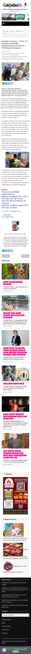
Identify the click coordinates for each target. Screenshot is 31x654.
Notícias (17, 315)
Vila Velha (6, 418)
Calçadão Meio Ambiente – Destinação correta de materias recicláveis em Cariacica (14, 596)
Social (17, 60)
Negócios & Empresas (21, 352)
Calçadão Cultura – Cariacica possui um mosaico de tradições (15, 287)
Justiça (21, 453)
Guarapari (20, 416)
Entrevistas (12, 414)
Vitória (11, 418)
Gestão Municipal (5, 58)
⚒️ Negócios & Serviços (9, 519)
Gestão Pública (22, 350)
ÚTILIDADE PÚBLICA (6, 626)
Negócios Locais (7, 354)
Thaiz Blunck (7, 214)
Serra (25, 416)
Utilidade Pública (7, 284)
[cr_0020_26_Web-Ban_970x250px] (15, 17)
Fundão (5, 416)
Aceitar (15, 651)
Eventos (20, 56)
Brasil (5, 451)
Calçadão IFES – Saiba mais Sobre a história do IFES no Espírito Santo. (14, 358)
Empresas (6, 350)
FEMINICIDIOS (15, 453)
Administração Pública (8, 53)
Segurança (6, 457)
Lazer (12, 315)
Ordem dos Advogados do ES (20, 455)
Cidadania (15, 53)
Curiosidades (10, 451)
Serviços (14, 354)
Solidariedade (22, 60)
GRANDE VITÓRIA (13, 58)
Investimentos (12, 352)
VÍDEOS (3, 623)
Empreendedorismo (6, 56)
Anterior (6, 256)
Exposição (24, 56)
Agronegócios (7, 313)
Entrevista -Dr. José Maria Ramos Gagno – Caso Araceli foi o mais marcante (15, 461)
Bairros (13, 313)
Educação (12, 348)
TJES (16, 457)
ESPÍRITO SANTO (14, 56)
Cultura (10, 383)
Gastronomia (6, 315)
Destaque (12, 55)
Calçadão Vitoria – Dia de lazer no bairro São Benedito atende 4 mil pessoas (15, 601)
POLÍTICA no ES (5, 630)
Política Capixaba (12, 60)
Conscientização (21, 53)
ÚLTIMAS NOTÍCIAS (6, 620)
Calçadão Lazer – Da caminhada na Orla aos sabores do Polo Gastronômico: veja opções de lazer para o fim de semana (15, 322)
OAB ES (10, 455)
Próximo (24, 256)
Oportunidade (5, 60)
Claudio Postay (9, 216)
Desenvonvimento (6, 55)
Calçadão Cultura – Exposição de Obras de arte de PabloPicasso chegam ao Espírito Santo (15, 388)
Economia (17, 55)
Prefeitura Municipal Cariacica (16, 282)
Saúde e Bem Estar (8, 317)
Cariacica (6, 282)
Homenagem (19, 58)
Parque (22, 315)
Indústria (6, 352)
